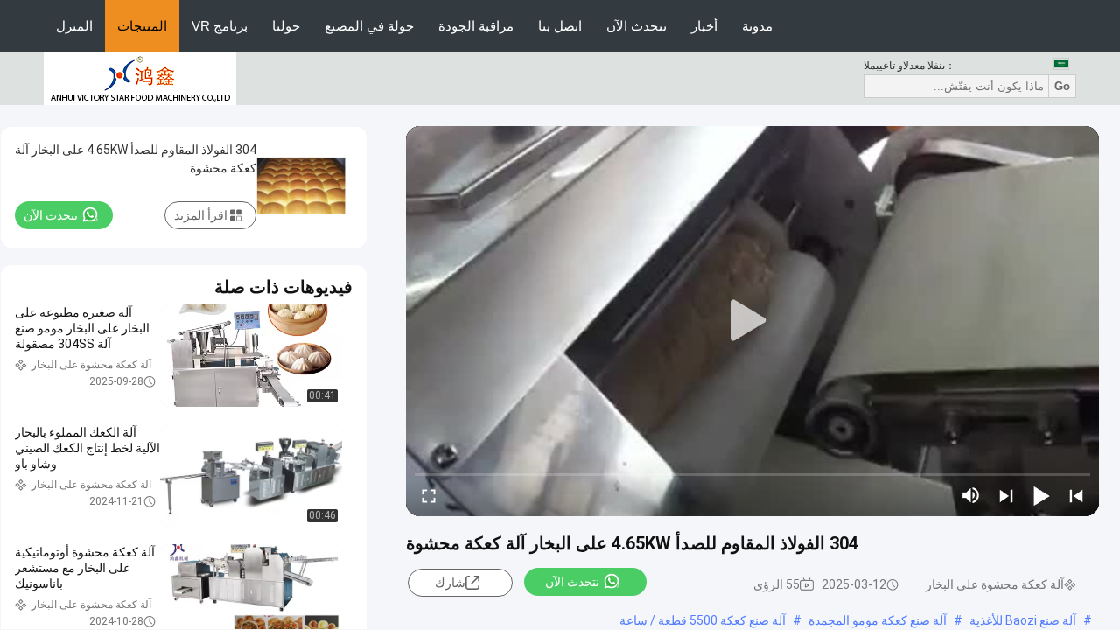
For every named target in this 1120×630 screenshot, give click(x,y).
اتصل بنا (560, 25)
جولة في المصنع (369, 25)
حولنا (286, 25)
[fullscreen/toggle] (428, 495)
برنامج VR (220, 25)
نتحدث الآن (636, 25)
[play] (752, 321)
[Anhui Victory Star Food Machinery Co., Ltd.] (140, 78)
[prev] (1076, 495)
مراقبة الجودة (476, 25)
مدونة (757, 25)
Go (1062, 86)
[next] (1006, 495)
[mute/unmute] (971, 495)
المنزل (74, 25)
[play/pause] (1041, 495)
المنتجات (142, 25)
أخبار (704, 25)
